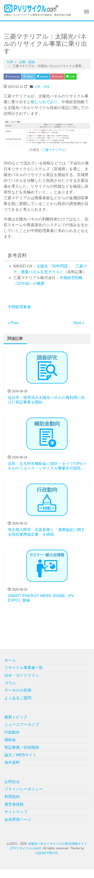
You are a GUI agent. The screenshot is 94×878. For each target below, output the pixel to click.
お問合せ (12, 782)
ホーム (10, 660)
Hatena (43, 76)
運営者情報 (14, 804)
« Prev (13, 323)
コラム (10, 683)
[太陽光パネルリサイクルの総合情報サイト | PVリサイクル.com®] (31, 8)
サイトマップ (15, 812)
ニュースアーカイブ (21, 724)
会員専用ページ (17, 819)
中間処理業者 (19, 307)
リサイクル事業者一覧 (23, 668)
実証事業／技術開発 (21, 747)
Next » (78, 323)
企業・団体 (42, 86)
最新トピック (15, 717)
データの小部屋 (17, 690)
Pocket (58, 76)
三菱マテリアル (53, 150)
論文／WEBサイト (20, 755)
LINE (72, 76)
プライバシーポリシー (23, 789)
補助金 (10, 740)
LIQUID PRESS (46, 853)
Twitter (29, 76)
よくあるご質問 (17, 698)
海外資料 (12, 762)
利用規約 (12, 797)
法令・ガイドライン (21, 675)
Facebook (14, 76)
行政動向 (12, 732)
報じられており (44, 102)
